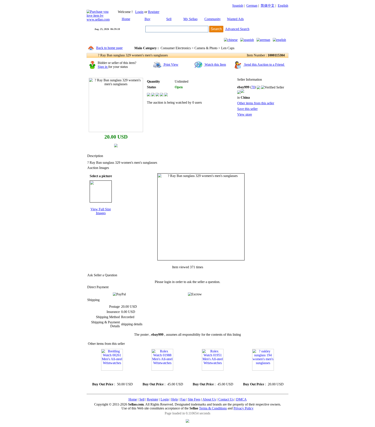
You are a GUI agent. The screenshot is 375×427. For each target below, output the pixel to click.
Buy (147, 19)
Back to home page (109, 48)
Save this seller (247, 109)
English (283, 5)
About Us (209, 399)
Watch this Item (215, 64)
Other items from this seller (255, 103)
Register (153, 12)
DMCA (241, 399)
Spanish (237, 5)
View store (244, 114)
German (251, 5)
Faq (183, 399)
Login (139, 12)
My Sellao (190, 19)
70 (253, 87)
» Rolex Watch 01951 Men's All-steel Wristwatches (210, 376)
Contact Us (226, 399)
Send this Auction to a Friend (264, 64)
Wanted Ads (235, 19)
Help (174, 399)
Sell (168, 19)
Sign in (103, 67)
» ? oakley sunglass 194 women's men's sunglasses (259, 376)
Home (126, 19)
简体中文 (268, 5)
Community (212, 19)
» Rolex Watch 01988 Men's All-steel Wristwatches (160, 376)
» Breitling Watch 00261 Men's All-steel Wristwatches (111, 376)
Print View (170, 64)
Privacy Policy (243, 408)
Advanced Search (237, 29)
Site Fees (194, 399)
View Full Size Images (100, 211)
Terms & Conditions (213, 408)
